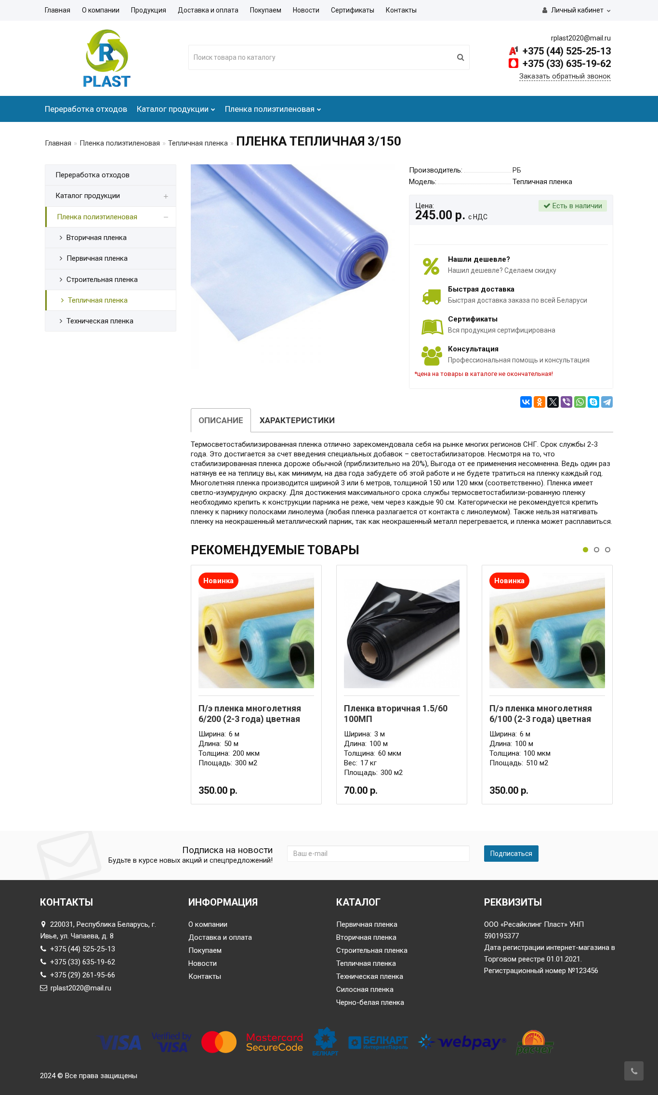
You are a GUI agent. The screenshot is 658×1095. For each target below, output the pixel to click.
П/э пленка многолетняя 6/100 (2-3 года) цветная (540, 713)
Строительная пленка (372, 950)
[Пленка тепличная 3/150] (293, 266)
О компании (100, 10)
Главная (57, 10)
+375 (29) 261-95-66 (82, 975)
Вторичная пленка (366, 937)
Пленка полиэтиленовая (270, 109)
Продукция (148, 10)
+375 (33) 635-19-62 (565, 63)
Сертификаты (352, 10)
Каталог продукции (173, 109)
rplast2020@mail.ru (81, 988)
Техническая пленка (369, 976)
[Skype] (593, 402)
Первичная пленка (366, 924)
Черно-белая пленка (370, 1002)
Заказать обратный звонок (565, 76)
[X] (553, 402)
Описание (220, 420)
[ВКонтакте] (526, 402)
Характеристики (297, 420)
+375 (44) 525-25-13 (565, 51)
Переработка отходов (86, 109)
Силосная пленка (365, 989)
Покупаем (265, 10)
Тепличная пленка (198, 143)
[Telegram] (607, 402)
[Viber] (566, 402)
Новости (306, 10)
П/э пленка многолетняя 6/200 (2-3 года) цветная (249, 713)
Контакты (401, 10)
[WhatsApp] (580, 402)
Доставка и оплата (208, 10)
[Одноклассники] (539, 402)
